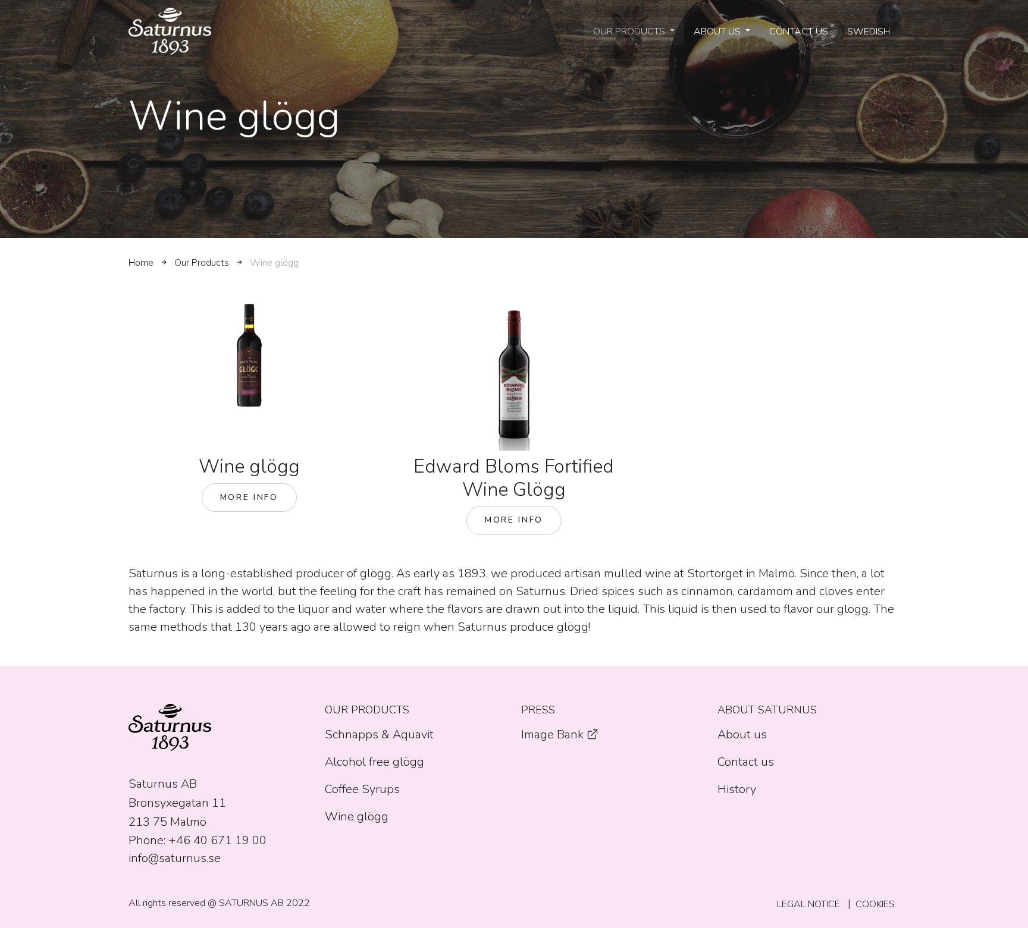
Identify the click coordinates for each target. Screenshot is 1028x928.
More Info (249, 497)
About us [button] (718, 31)
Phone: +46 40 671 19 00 (197, 840)
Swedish (868, 31)
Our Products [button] (630, 31)
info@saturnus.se (174, 858)
